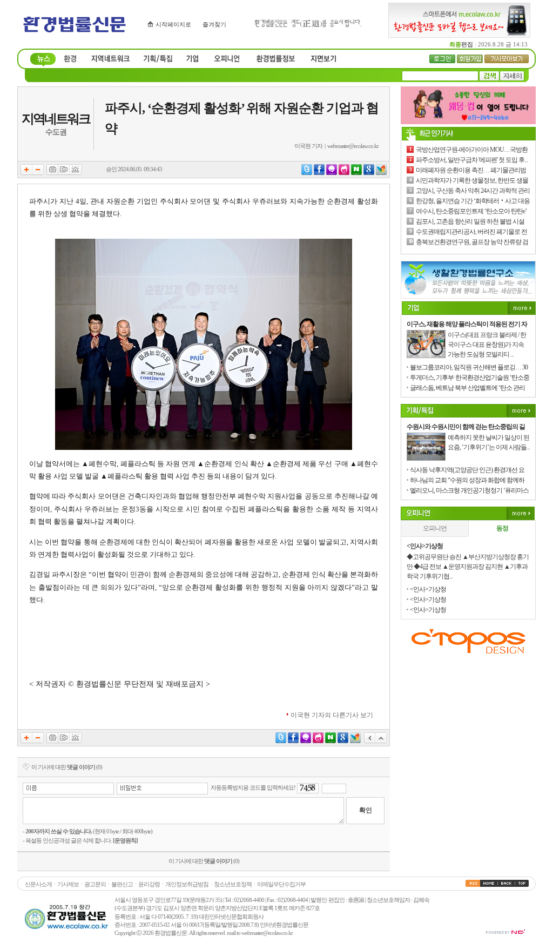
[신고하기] (76, 173)
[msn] (381, 173)
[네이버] (356, 173)
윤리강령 (149, 884)
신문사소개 (38, 884)
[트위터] (306, 173)
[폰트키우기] (26, 173)
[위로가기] (381, 741)
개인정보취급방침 (186, 884)
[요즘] (344, 173)
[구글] (368, 173)
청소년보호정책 (233, 884)
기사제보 (68, 884)
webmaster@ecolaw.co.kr (353, 146)
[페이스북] (319, 173)
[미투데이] (331, 173)
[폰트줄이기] (38, 173)
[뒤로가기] (369, 741)
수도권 (55, 132)
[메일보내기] (64, 173)
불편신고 (122, 884)
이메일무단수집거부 (281, 884)
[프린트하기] (52, 173)
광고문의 (95, 884)
